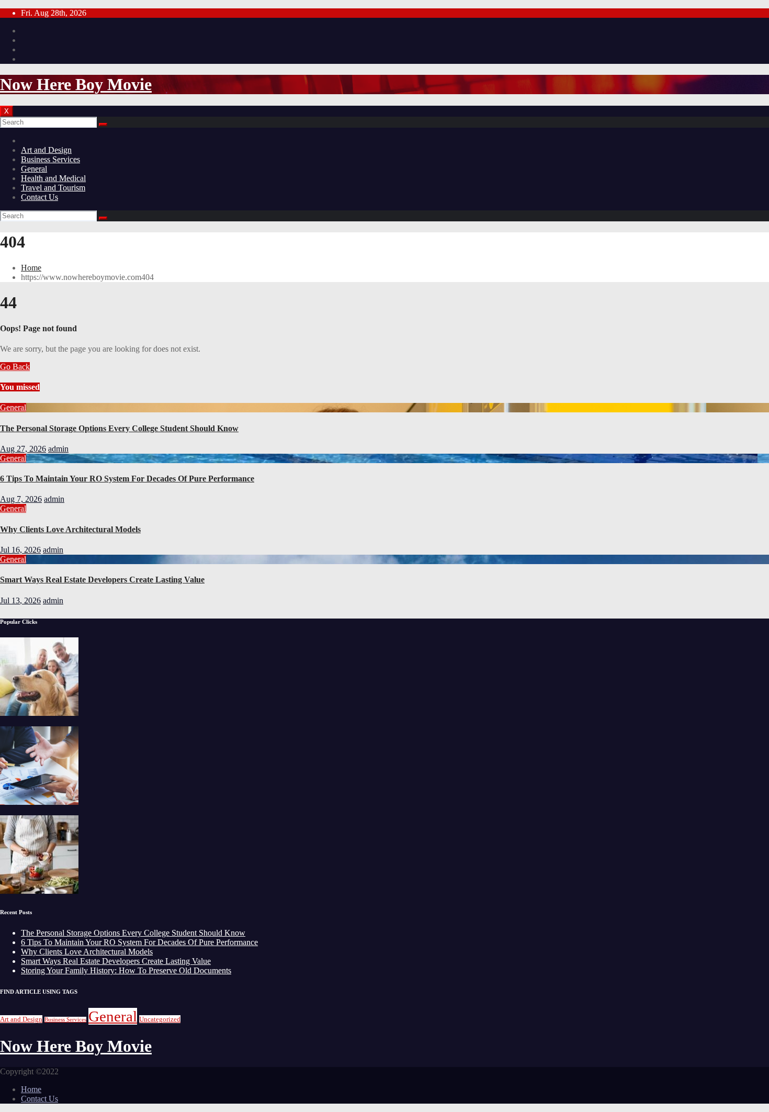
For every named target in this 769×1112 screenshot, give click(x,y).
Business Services (50, 159)
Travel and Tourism (53, 187)
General (34, 168)
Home (31, 267)
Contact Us (39, 197)
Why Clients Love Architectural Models (70, 529)
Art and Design (46, 149)
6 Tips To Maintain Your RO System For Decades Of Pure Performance (127, 478)
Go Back (15, 366)
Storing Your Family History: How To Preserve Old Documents (126, 970)
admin (58, 448)
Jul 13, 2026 (20, 600)
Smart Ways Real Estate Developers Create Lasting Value (102, 579)
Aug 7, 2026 (21, 499)
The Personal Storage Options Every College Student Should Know (119, 428)
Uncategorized (159, 1019)
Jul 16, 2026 (20, 549)
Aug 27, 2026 (23, 448)
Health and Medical (53, 178)
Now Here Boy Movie (76, 84)
